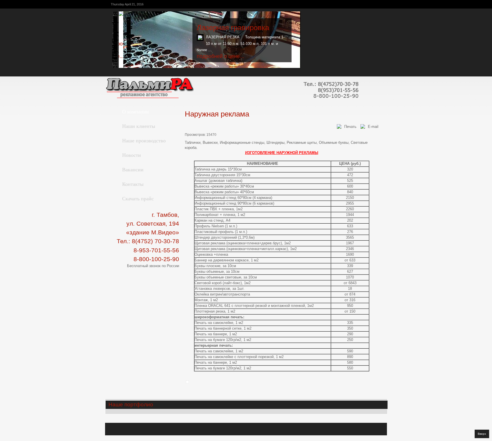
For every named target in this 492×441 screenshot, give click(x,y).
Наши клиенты (138, 125)
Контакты (133, 183)
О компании (135, 111)
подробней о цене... (220, 56)
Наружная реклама (217, 114)
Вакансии (133, 169)
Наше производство (144, 140)
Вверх (482, 433)
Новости (131, 154)
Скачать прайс (138, 198)
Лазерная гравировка (233, 27)
